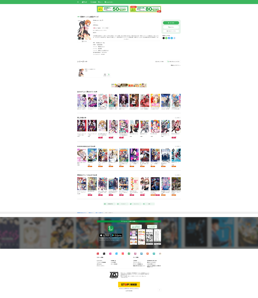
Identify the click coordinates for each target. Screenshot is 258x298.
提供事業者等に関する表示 (152, 260)
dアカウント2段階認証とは (138, 264)
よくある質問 (113, 262)
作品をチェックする (172, 31)
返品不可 (94, 32)
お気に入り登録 (160, 61)
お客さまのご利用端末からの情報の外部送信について (154, 266)
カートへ (172, 27)
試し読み (85, 41)
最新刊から (178, 65)
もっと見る (177, 117)
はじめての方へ (99, 260)
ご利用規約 (135, 260)
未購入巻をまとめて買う (174, 61)
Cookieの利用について (151, 264)
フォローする (102, 20)
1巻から (173, 65)
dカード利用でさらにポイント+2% (99, 30)
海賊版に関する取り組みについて (139, 265)
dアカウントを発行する (124, 288)
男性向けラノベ (101, 46)
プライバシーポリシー (137, 262)
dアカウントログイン (100, 265)
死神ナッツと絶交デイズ (90, 69)
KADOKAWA (99, 44)
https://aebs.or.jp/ (124, 277)
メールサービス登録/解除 (101, 262)
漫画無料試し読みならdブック (81, 212)
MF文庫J (100, 48)
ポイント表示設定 (114, 264)
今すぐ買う (172, 22)
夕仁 (101, 20)
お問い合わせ (99, 264)
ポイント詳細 (105, 27)
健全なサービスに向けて (151, 262)
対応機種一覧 (113, 260)
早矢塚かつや (96, 20)
